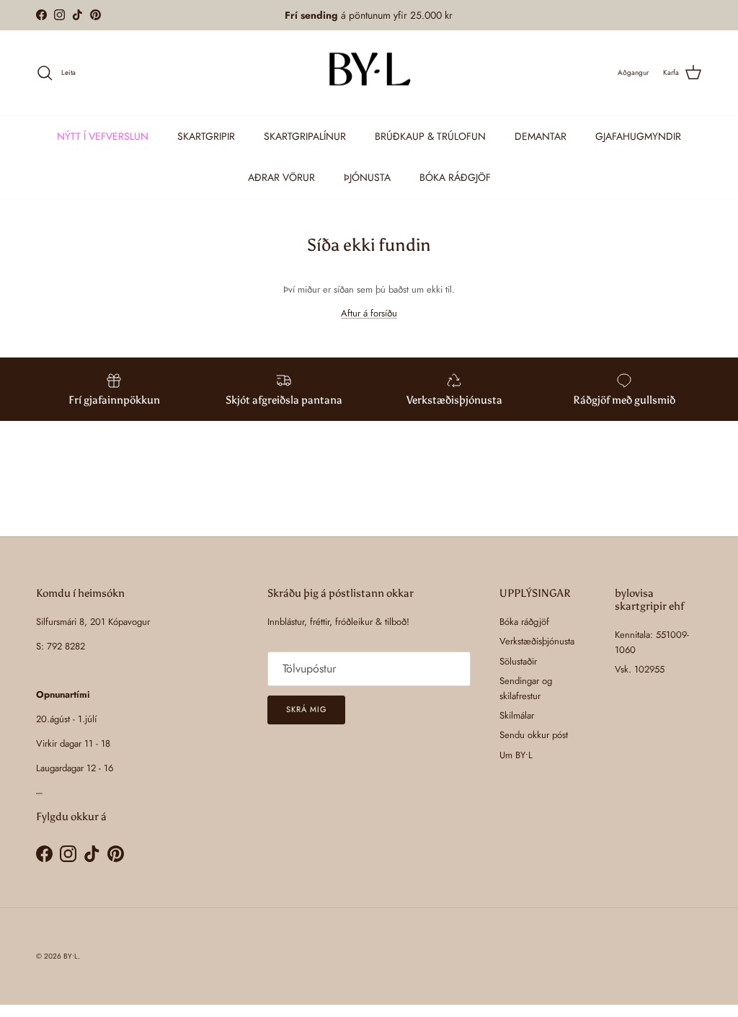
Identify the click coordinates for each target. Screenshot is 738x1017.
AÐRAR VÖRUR (281, 177)
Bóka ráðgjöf (524, 622)
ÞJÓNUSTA (367, 177)
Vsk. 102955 (639, 669)
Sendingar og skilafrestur (525, 688)
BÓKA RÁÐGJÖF (455, 177)
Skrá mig (306, 709)
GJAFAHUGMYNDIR (638, 136)
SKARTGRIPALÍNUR (305, 136)
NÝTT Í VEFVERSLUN (102, 136)
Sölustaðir (518, 661)
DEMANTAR (540, 136)
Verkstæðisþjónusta (536, 641)
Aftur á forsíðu (369, 313)
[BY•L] (369, 73)
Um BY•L (516, 755)
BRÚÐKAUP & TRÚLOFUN (430, 136)
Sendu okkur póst (533, 735)
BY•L (70, 956)
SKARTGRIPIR (206, 136)
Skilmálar (516, 715)
